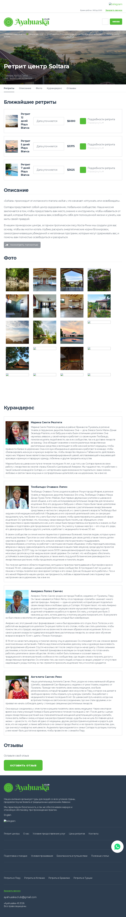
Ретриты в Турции (82, 878)
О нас (26, 833)
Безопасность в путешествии (72, 856)
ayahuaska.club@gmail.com (20, 897)
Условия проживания (42, 856)
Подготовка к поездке (15, 856)
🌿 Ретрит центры (34, 34)
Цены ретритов (77, 833)
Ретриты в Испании (34, 878)
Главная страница (13, 34)
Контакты (93, 833)
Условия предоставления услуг (49, 833)
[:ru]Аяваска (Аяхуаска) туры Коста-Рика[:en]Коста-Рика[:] (74, 34)
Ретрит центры (12, 833)
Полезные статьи (100, 856)
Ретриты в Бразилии (59, 878)
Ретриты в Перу (12, 878)
